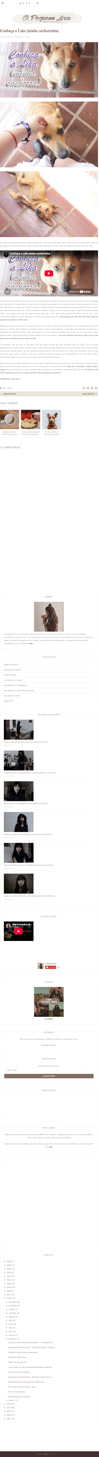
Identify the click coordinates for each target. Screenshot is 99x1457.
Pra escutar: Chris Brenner (19, 1372)
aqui (50, 1147)
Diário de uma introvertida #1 (9, 433)
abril (10, 1331)
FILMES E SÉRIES (10, 675)
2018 (9, 1291)
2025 (9, 1265)
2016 (9, 1298)
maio (11, 1328)
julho (11, 1320)
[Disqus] (49, 491)
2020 (9, 1283)
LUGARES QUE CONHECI (13, 680)
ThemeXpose (53, 1454)
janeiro (11, 1400)
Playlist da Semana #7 (17, 1362)
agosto (11, 1317)
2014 (9, 1407)
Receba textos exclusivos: (48, 1066)
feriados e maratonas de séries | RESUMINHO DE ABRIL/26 (28, 834)
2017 (9, 1294)
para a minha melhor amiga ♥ (51, 433)
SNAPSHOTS (9, 701)
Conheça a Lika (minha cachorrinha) (23, 1352)
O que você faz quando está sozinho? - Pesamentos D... (31, 1342)
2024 (9, 1269)
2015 (9, 1404)
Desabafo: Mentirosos (17, 1357)
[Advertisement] (14, 1203)
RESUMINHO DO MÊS (12, 696)
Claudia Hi (8, 37)
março (11, 1335)
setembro (12, 1313)
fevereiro (12, 1339)
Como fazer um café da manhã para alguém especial (29, 1367)
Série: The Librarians (16, 1392)
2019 (9, 1287)
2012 (9, 1415)
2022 (9, 1276)
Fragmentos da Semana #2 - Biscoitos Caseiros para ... (30, 1377)
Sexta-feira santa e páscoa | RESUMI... (30, 433)
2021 (9, 1280)
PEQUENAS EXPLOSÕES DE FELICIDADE (19, 691)
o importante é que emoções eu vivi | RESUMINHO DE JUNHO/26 (29, 773)
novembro (13, 1305)
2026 (9, 1261)
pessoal (10, 388)
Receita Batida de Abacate (19, 1397)
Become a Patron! (49, 1045)
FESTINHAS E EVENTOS (12, 670)
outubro (12, 1309)
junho (11, 1324)
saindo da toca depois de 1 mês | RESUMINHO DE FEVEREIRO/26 (29, 896)
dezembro (13, 1302)
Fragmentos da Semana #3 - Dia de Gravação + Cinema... (31, 1347)
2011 (9, 1418)
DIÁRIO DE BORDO (11, 665)
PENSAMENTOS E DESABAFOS (15, 685)
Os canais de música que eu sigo (21, 1387)
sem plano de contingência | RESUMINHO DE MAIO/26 (25, 804)
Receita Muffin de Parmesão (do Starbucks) (26, 1382)
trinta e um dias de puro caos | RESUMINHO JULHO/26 (26, 742)
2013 (9, 1411)
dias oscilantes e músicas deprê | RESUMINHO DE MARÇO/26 (28, 865)
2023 (9, 1272)
